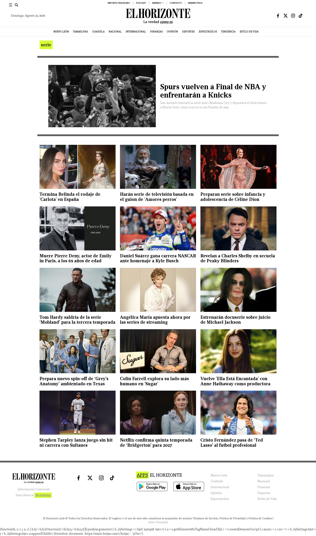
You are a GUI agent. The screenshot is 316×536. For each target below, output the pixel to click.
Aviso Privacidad (158, 522)
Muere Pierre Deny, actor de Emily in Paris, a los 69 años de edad (76, 258)
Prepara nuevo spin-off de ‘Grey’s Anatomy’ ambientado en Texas (74, 381)
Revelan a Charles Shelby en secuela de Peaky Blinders (237, 258)
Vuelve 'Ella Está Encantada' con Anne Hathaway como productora (235, 381)
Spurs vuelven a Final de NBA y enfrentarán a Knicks (213, 91)
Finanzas (156, 31)
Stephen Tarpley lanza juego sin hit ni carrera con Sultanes (76, 442)
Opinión (172, 31)
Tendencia (228, 31)
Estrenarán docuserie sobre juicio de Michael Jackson (235, 319)
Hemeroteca (195, 2)
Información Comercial (34, 489)
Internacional (136, 31)
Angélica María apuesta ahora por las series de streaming (155, 319)
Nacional (115, 31)
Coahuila (98, 31)
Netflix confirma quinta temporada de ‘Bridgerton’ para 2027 (156, 442)
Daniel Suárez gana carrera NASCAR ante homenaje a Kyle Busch (158, 258)
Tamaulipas (80, 31)
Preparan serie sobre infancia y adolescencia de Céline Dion (232, 196)
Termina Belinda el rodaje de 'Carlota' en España (70, 196)
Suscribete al (33, 495)
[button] (158, 2)
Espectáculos (208, 31)
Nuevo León (61, 31)
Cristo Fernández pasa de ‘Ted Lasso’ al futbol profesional (231, 442)
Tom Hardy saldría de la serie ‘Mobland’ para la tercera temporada (77, 319)
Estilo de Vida (249, 31)
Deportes (188, 31)
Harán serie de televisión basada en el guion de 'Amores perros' (157, 196)
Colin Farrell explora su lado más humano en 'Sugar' (154, 381)
